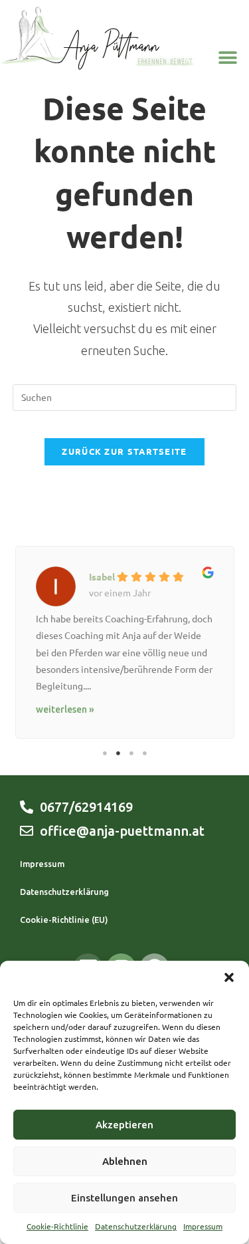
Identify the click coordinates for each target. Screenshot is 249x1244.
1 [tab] (105, 753)
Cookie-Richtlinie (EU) (64, 919)
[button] (229, 977)
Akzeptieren (124, 1124)
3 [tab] (131, 753)
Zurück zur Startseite (124, 451)
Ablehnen (124, 1161)
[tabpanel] (124, 639)
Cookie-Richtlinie (57, 1226)
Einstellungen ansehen (124, 1197)
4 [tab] (144, 753)
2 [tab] (118, 753)
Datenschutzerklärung (136, 1226)
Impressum (202, 1226)
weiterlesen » (65, 709)
